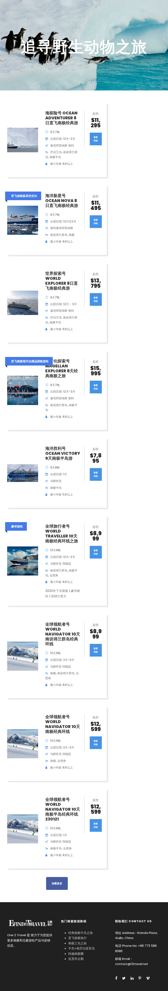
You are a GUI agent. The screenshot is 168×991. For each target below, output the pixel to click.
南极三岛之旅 (77, 943)
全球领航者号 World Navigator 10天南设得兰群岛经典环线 (62, 634)
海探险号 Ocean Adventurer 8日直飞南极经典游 (61, 118)
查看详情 (96, 139)
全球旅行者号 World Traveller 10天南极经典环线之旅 (61, 533)
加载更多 (57, 883)
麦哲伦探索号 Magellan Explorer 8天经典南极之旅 (61, 368)
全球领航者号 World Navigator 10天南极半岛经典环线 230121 (62, 809)
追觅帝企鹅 (76, 959)
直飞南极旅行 (77, 938)
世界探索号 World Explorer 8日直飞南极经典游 (61, 281)
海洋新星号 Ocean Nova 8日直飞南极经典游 (61, 200)
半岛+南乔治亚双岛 (81, 948)
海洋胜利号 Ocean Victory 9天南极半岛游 (62, 453)
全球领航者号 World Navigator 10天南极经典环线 (62, 724)
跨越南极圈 (76, 953)
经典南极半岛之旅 (80, 933)
